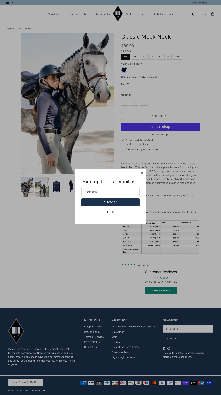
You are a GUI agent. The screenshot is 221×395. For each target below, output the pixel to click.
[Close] (142, 173)
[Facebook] (108, 212)
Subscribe (110, 202)
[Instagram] (113, 212)
